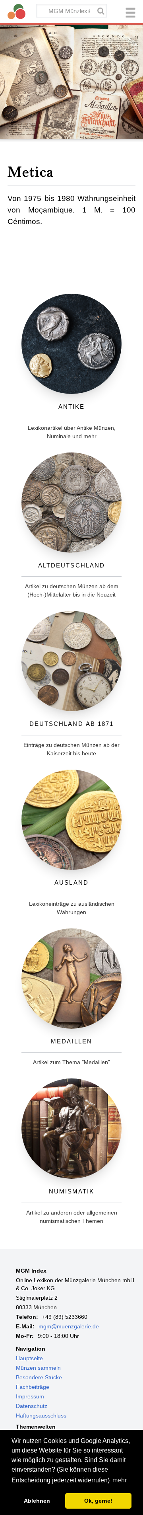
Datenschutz (31, 1406)
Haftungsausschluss (41, 1415)
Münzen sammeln (38, 1368)
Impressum (30, 1396)
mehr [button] (119, 1480)
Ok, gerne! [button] (98, 1500)
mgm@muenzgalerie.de (69, 1326)
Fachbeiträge (32, 1387)
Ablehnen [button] (37, 1500)
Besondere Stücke (39, 1377)
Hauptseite (29, 1358)
